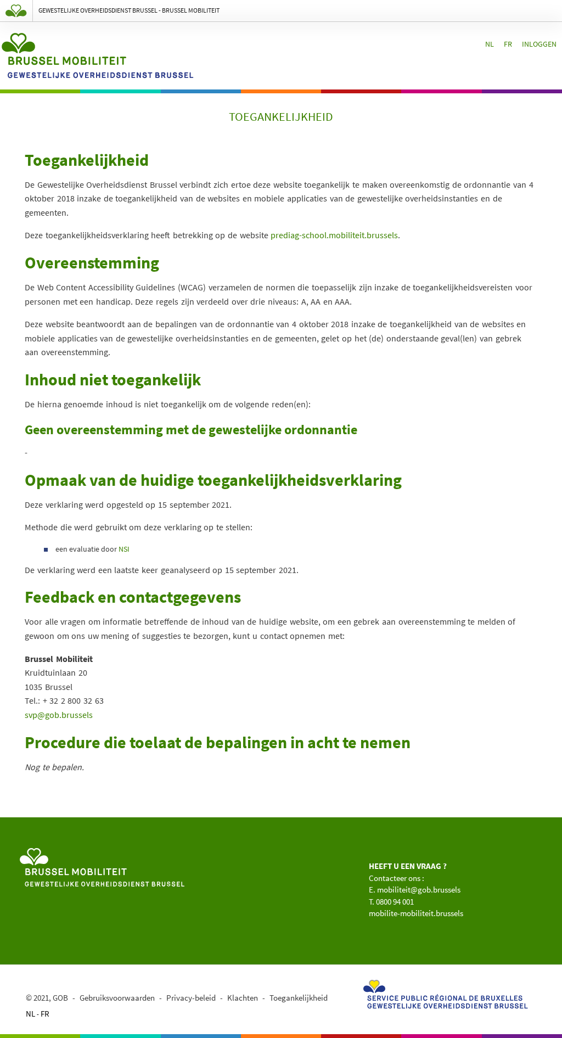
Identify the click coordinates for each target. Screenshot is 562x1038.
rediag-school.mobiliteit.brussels (337, 234)
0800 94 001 (395, 901)
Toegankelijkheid (298, 997)
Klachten (242, 997)
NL (489, 44)
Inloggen (539, 44)
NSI (124, 549)
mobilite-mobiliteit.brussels (416, 913)
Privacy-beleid (191, 997)
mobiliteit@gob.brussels (418, 889)
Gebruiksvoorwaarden (117, 997)
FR (508, 44)
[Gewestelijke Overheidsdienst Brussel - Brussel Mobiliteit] (102, 866)
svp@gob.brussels (59, 714)
